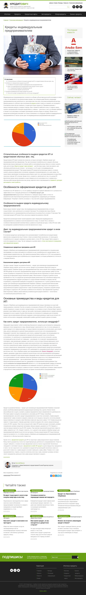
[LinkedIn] (56, 476)
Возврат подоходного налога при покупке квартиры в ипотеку (16, 496)
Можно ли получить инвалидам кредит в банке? (69, 522)
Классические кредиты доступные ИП (19, 89)
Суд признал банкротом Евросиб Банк (74, 69)
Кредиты (17, 14)
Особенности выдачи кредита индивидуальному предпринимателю (25, 84)
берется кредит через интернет (24, 166)
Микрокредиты (60, 14)
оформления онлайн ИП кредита (32, 446)
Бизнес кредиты (76, 14)
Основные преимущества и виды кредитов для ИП (19, 91)
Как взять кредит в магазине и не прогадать (16, 522)
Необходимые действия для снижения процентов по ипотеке (74, 128)
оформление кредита (17, 440)
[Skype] (58, 476)
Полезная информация (75, 3)
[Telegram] (61, 476)
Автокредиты (46, 14)
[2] (5, 475)
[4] (8, 475)
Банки (56, 3)
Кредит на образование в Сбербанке (67, 495)
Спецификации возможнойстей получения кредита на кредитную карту (73, 141)
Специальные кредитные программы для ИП (21, 88)
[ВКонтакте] (51, 476)
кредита (33, 103)
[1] (4, 475)
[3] (7, 475)
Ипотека (7, 14)
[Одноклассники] (54, 476)
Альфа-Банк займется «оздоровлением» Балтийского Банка (73, 52)
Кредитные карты (31, 14)
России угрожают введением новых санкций (72, 87)
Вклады (60, 3)
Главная (6, 20)
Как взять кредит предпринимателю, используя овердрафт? (23, 93)
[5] (9, 475)
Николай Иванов (20, 463)
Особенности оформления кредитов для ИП (17, 83)
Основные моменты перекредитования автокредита (42, 496)
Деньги (51, 3)
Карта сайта (43, 591)
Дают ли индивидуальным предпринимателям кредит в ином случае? (25, 86)
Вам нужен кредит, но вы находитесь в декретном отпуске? (40, 523)
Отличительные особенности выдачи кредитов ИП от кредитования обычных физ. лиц (31, 81)
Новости (65, 3)
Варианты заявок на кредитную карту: (73, 116)
